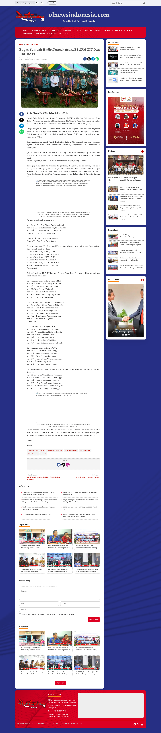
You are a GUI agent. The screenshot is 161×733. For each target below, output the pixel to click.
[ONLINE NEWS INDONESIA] (30, 16)
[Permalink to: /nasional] (142, 151)
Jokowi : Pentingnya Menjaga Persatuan (87, 476)
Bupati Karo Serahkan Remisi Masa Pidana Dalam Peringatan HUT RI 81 (58, 570)
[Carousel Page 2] (126, 335)
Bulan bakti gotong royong (36, 450)
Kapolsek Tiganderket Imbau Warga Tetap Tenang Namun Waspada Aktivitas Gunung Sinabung (30, 546)
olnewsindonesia (85, 450)
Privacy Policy (76, 724)
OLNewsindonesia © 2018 (26, 724)
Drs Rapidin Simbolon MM (55, 450)
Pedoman (41, 724)
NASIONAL (26, 59)
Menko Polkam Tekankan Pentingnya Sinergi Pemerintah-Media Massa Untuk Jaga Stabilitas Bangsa (124, 179)
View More (60, 683)
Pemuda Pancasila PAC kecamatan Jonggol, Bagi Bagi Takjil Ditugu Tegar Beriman (79, 515)
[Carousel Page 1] (123, 335)
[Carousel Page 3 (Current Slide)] (129, 335)
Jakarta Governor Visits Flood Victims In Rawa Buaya (130, 48)
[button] (144, 3)
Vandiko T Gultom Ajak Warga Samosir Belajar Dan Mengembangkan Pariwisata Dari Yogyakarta (39, 501)
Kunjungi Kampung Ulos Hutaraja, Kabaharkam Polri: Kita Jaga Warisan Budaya (80, 501)
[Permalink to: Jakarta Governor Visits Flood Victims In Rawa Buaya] (113, 49)
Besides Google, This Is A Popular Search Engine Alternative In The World (131, 79)
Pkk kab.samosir (33, 454)
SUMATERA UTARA (35, 59)
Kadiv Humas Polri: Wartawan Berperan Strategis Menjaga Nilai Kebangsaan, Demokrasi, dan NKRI (131, 207)
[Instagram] (68, 465)
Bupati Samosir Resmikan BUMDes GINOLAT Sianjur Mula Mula (44, 477)
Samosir (44, 454)
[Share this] (85, 59)
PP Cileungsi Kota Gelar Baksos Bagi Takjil (36, 514)
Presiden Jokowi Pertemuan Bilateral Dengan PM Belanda (124, 330)
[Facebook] (59, 465)
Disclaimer (65, 724)
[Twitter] (63, 465)
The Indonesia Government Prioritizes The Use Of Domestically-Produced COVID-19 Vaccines (131, 72)
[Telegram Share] (93, 59)
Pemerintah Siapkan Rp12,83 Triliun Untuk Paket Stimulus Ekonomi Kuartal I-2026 (131, 198)
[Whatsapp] (97, 59)
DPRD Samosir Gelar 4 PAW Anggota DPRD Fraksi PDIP (80, 508)
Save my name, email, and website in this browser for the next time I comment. (48, 614)
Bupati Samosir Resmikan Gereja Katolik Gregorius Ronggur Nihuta (80, 493)
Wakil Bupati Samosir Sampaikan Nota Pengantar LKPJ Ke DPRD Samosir (39, 508)
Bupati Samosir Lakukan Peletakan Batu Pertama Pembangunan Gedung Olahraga (38, 493)
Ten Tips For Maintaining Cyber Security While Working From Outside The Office (130, 56)
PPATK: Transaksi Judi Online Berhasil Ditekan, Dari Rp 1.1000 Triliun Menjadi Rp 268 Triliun (131, 188)
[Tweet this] (89, 59)
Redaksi (56, 724)
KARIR (49, 724)
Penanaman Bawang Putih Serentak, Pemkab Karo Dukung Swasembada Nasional (86, 546)
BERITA (21, 59)
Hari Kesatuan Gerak (71, 450)
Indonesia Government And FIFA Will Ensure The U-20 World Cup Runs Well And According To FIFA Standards (131, 64)
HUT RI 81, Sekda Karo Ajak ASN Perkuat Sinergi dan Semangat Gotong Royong (87, 570)
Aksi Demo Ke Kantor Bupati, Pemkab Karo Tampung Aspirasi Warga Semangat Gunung (58, 546)
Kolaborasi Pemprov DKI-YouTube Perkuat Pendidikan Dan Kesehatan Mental (132, 216)
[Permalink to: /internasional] (142, 280)
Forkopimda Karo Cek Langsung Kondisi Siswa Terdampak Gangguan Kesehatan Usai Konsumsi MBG (31, 570)
